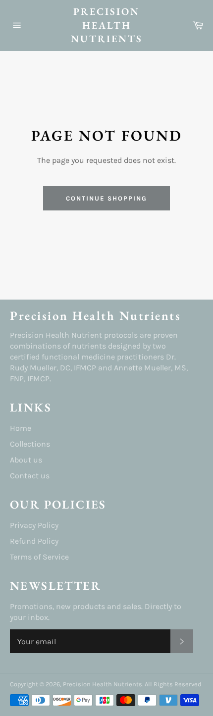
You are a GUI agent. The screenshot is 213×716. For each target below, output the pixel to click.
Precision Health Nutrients (107, 25)
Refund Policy (34, 541)
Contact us (30, 475)
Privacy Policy (34, 525)
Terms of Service (39, 557)
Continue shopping (106, 198)
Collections (30, 444)
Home (20, 428)
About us (26, 459)
